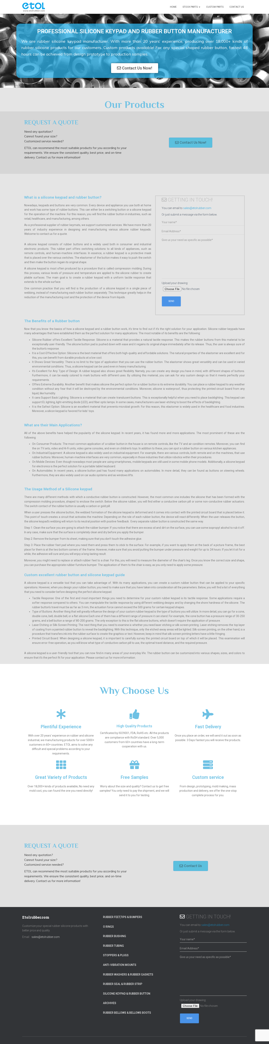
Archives (109, 1003)
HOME (173, 7)
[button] (134, 68)
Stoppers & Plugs (116, 955)
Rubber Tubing (113, 945)
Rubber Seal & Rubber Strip (122, 984)
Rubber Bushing (114, 936)
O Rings (108, 926)
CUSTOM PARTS (215, 7)
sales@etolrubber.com (197, 208)
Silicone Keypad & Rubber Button (126, 993)
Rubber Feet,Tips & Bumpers (122, 917)
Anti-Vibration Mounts (119, 964)
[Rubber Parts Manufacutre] (33, 7)
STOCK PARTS (190, 7)
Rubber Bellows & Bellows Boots (127, 1012)
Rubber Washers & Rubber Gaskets (128, 974)
